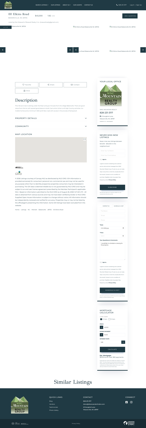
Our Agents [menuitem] (77, 5)
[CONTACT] (130, 15)
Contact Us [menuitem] (88, 5)
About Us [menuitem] (66, 5)
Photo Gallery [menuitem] (53, 410)
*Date (101, 225)
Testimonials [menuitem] (53, 407)
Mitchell (34, 210)
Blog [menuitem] (50, 401)
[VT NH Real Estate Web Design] (129, 423)
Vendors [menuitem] (52, 404)
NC (29, 210)
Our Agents (110, 121)
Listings (23, 210)
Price (102, 324)
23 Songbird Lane (90, 408)
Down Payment (105, 331)
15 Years (113, 319)
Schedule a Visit (119, 206)
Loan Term (104, 316)
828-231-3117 (123, 5)
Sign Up (139, 5)
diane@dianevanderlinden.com (94, 404)
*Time (101, 232)
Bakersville (42, 210)
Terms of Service (107, 297)
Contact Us (103, 121)
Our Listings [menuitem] (55, 5)
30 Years (104, 319)
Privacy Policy (112, 180)
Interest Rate (104, 339)
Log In (132, 5)
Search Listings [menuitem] (41, 5)
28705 (49, 210)
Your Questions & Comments (109, 240)
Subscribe (112, 187)
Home (17, 210)
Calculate (112, 349)
